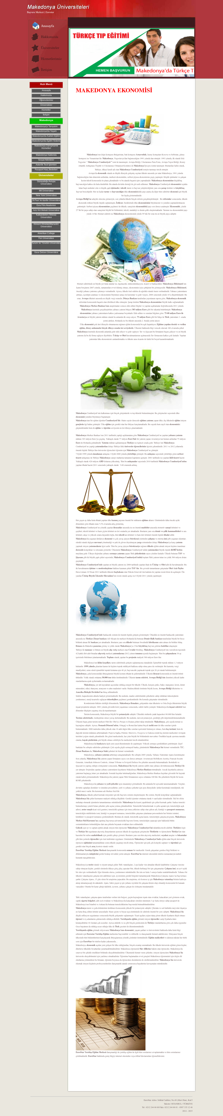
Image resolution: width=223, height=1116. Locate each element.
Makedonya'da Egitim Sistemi (46, 141)
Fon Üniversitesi (46, 238)
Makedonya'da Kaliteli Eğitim (46, 136)
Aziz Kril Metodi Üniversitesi (46, 210)
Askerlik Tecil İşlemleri (46, 165)
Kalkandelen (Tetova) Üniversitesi (46, 216)
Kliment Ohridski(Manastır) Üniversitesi (46, 225)
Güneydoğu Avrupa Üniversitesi (46, 182)
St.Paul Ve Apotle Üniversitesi (46, 200)
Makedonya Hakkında (46, 155)
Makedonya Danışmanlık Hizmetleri (46, 147)
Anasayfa (47, 25)
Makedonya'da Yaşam (46, 131)
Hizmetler (46, 110)
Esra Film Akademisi (46, 205)
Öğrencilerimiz (46, 100)
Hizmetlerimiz (51, 58)
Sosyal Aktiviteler (46, 160)
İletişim (46, 69)
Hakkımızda (49, 36)
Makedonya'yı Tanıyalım (46, 126)
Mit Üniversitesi (46, 190)
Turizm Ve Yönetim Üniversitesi (46, 243)
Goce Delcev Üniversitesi (46, 252)
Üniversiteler (50, 47)
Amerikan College (46, 233)
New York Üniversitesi (46, 195)
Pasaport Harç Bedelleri (46, 169)
